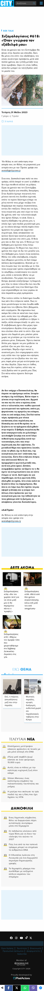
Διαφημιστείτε (33, 951)
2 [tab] (8, 673)
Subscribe (22, 954)
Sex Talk (8, 31)
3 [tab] (12, 673)
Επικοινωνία (35, 948)
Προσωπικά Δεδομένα (13, 951)
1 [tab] (4, 673)
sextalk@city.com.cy (11, 521)
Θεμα (22, 669)
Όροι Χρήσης (7, 948)
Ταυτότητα (22, 948)
